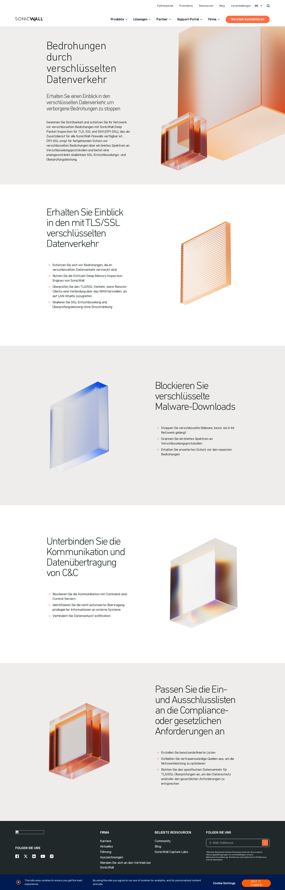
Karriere (105, 841)
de (256, 5)
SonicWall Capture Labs (171, 852)
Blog (222, 5)
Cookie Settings (224, 883)
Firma (212, 19)
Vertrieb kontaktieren (247, 19)
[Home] (29, 19)
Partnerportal (165, 5)
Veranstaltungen (241, 5)
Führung (105, 852)
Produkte (117, 19)
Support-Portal (188, 19)
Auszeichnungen (111, 857)
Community (163, 841)
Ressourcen (206, 5)
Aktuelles (106, 846)
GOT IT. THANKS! (256, 883)
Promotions (186, 5)
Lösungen (140, 19)
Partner (162, 19)
